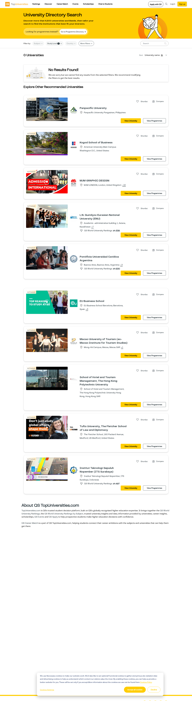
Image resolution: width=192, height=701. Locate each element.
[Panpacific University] (73, 110)
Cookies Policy (146, 682)
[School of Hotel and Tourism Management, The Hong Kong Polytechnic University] (73, 379)
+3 (121, 265)
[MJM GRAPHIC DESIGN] (73, 182)
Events (75, 4)
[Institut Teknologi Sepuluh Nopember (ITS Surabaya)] (73, 470)
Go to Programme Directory (72, 32)
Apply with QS (156, 4)
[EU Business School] (73, 303)
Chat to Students (105, 4)
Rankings (36, 4)
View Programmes (154, 121)
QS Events (39, 517)
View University (130, 121)
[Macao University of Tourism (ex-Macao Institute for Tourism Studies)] (73, 341)
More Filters (85, 43)
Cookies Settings (47, 690)
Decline (154, 689)
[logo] (16, 4)
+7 (92, 226)
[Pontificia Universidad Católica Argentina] (73, 258)
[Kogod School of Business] (73, 144)
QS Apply (53, 517)
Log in (172, 4)
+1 (122, 347)
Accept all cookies (134, 689)
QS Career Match (30, 523)
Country (70, 43)
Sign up (182, 4)
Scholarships (88, 4)
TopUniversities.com (31, 510)
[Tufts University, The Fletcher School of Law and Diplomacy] (73, 428)
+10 (124, 185)
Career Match (62, 4)
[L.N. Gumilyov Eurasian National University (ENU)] (73, 217)
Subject (37, 43)
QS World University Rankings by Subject (63, 513)
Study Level (53, 43)
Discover (48, 4)
